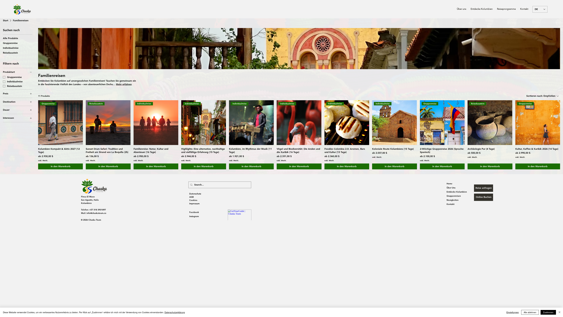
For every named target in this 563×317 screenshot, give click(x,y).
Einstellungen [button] (512, 312)
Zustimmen (548, 312)
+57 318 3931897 (97, 209)
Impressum (194, 203)
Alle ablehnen (530, 312)
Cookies (193, 200)
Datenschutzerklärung (175, 312)
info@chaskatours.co (96, 213)
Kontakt (450, 204)
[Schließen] (559, 312)
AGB (191, 197)
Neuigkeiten (452, 200)
